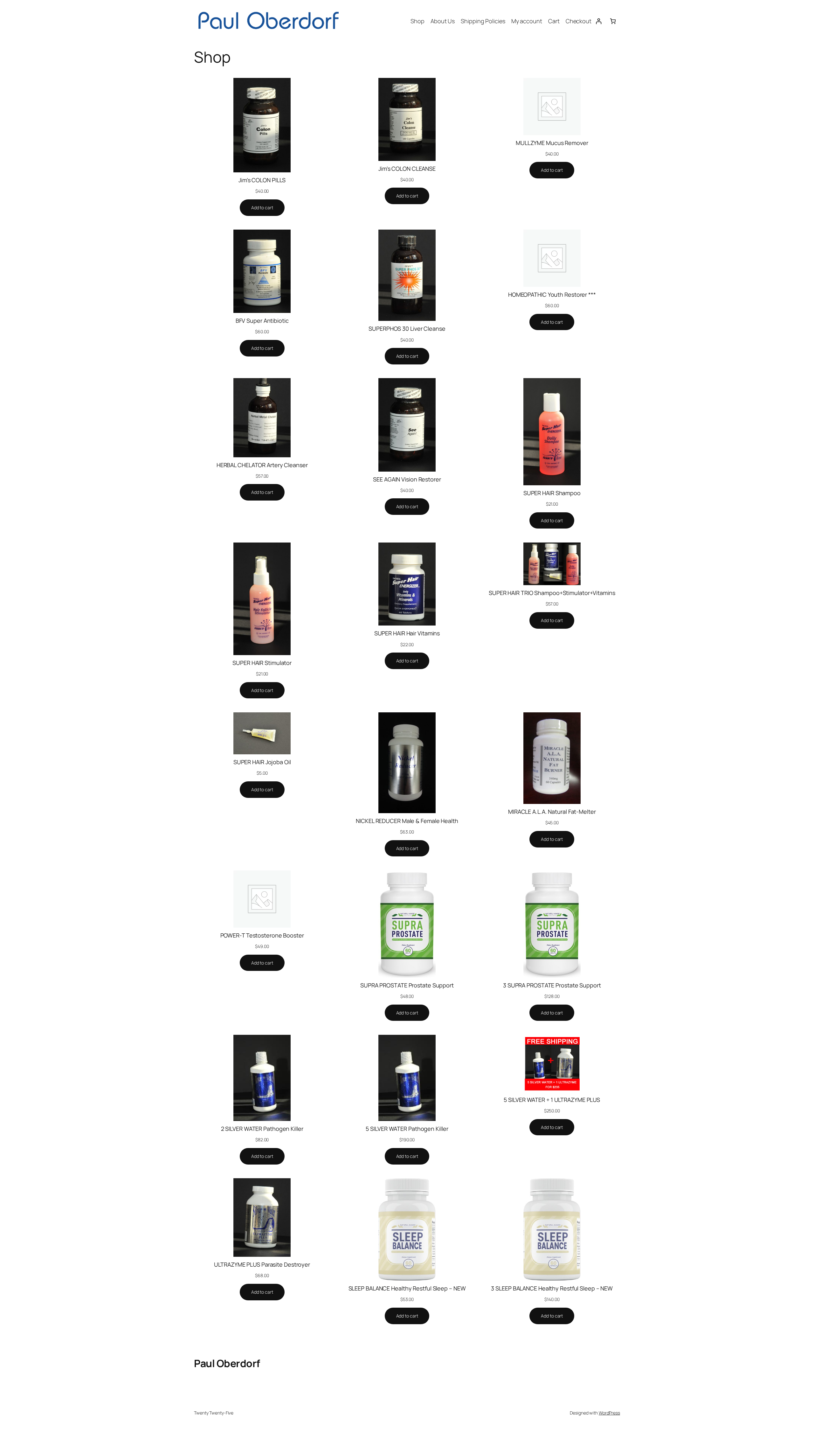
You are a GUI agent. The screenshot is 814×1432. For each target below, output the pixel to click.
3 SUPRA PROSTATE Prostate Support (552, 985)
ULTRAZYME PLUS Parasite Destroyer (262, 1264)
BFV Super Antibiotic (262, 320)
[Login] (598, 21)
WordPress (609, 1413)
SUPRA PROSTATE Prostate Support (407, 985)
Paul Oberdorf (227, 1363)
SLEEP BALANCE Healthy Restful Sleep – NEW (407, 1288)
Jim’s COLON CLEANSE (407, 168)
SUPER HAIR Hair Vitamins (407, 633)
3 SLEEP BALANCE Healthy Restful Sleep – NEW (552, 1288)
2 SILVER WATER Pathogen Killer (262, 1128)
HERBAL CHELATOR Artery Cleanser (262, 465)
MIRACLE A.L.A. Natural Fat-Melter (552, 811)
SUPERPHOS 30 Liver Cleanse (407, 328)
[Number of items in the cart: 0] (613, 21)
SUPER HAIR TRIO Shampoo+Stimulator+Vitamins (552, 593)
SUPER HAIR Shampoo (552, 493)
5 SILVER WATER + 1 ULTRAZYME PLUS (552, 1099)
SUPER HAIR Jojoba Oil (262, 762)
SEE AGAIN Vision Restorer (407, 479)
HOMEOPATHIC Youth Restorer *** (552, 294)
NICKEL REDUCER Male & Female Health (407, 821)
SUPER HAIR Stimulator (262, 663)
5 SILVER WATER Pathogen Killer (407, 1128)
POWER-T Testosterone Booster (262, 935)
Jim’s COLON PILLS (262, 180)
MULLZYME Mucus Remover (552, 143)
